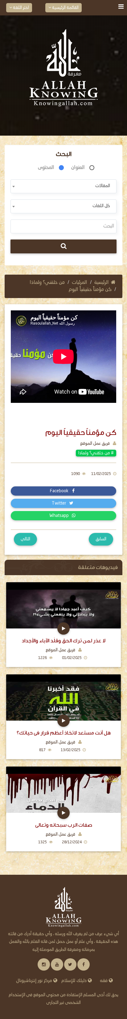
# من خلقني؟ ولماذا (96, 453)
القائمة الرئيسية (65, 8)
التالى (25, 539)
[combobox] (63, 186)
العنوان (78, 167)
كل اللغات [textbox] (101, 206)
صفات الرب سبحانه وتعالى (63, 825)
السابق (101, 539)
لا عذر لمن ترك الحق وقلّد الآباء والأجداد (63, 641)
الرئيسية (101, 282)
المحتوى (46, 167)
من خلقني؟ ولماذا (47, 282)
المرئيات (79, 282)
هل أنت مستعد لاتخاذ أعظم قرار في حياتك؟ (64, 733)
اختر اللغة (20, 8)
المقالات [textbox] (102, 186)
